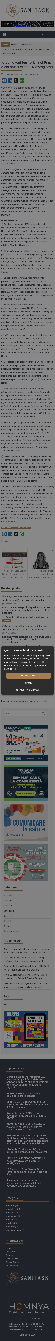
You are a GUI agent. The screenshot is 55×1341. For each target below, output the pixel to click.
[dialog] (27, 670)
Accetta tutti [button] (28, 675)
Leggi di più (10, 669)
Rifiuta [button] (29, 683)
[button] (27, 689)
